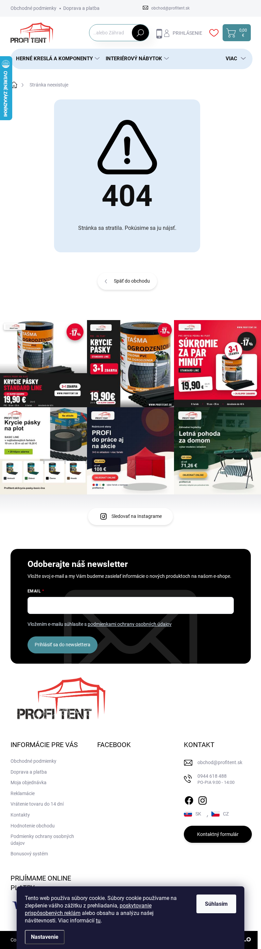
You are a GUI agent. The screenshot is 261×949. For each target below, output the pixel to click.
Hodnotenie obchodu (33, 825)
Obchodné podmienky (33, 8)
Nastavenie (44, 937)
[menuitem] (55, 59)
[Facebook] (189, 799)
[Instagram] (202, 799)
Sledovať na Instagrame (136, 516)
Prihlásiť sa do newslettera (62, 644)
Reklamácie (23, 793)
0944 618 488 (215, 779)
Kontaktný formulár (218, 834)
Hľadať (140, 32)
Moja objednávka (29, 782)
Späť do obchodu (132, 281)
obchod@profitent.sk (219, 762)
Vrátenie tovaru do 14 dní (37, 804)
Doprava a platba (81, 8)
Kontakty (20, 815)
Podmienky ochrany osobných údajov (42, 840)
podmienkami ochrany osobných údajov (130, 624)
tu (98, 920)
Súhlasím (216, 904)
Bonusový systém (29, 853)
